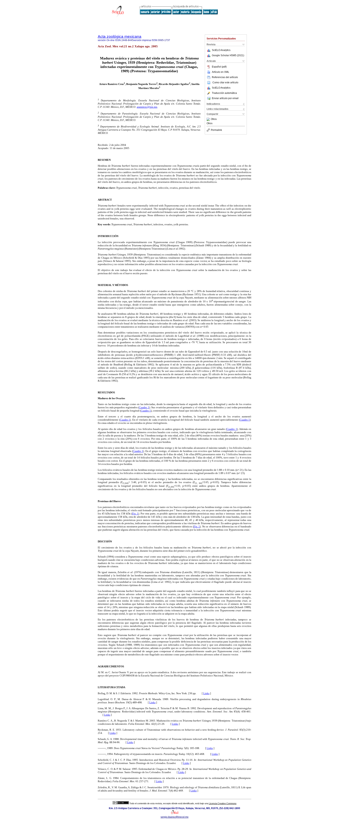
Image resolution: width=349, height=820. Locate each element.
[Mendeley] (209, 119)
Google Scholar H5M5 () (228, 55)
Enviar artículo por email (225, 98)
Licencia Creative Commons (223, 803)
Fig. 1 (135, 513)
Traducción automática (224, 93)
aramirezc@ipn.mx (147, 106)
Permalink (216, 130)
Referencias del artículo (225, 77)
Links (206, 693)
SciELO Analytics (221, 50)
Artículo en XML (220, 72)
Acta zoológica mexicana (119, 36)
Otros (214, 119)
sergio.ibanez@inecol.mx (174, 817)
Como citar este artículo (225, 82)
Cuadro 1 (144, 407)
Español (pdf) (219, 66)
